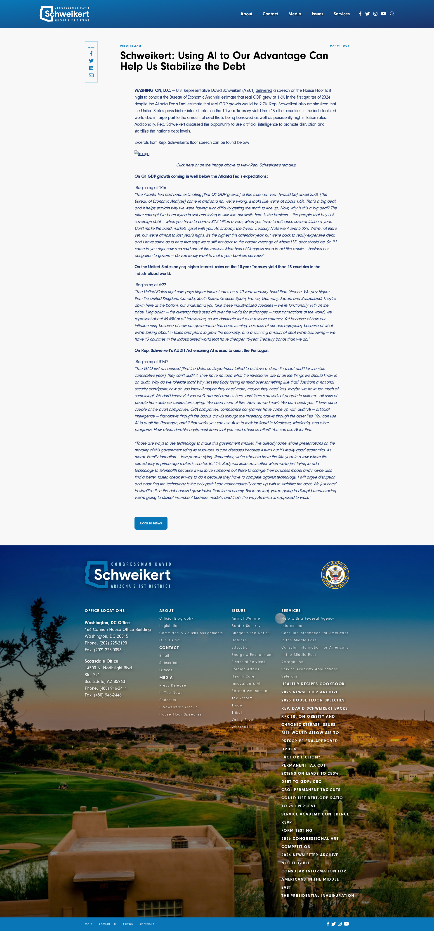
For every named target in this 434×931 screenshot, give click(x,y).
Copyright (147, 924)
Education (241, 647)
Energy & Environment (252, 655)
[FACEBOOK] (91, 53)
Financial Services (248, 662)
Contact (270, 14)
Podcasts (167, 700)
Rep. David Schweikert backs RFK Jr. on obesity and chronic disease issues (314, 716)
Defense (239, 640)
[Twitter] (367, 14)
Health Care (243, 676)
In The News (171, 693)
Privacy (128, 924)
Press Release (172, 685)
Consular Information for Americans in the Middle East (314, 879)
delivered (264, 90)
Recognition (292, 662)
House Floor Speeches (180, 714)
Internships (291, 626)
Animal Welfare (246, 618)
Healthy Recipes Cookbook (313, 684)
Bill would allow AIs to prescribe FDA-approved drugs (310, 740)
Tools (88, 924)
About (246, 14)
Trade (237, 705)
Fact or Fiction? (301, 757)
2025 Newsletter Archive (309, 692)
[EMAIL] (91, 75)
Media (294, 14)
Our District (170, 640)
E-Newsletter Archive (178, 707)
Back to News (151, 523)
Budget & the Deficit (251, 633)
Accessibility (107, 924)
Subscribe (168, 663)
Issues (317, 14)
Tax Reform (242, 698)
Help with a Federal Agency (307, 618)
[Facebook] (360, 14)
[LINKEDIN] (91, 68)
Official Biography (176, 618)
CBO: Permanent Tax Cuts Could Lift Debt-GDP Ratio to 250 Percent (312, 797)
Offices (166, 670)
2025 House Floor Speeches (313, 700)
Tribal (237, 713)
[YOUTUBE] (346, 924)
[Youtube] (383, 14)
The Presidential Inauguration (317, 895)
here (189, 165)
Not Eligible (295, 863)
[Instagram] (375, 14)
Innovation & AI (246, 684)
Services (342, 14)
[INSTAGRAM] (340, 924)
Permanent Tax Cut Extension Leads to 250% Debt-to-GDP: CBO (309, 773)
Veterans (240, 727)
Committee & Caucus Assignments (191, 633)
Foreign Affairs (245, 669)
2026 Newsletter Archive (309, 855)
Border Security (246, 626)
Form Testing (297, 830)
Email (164, 656)
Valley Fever (243, 720)
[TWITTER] (91, 61)
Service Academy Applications (309, 669)
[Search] (392, 14)
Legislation (169, 626)
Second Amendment (250, 691)
